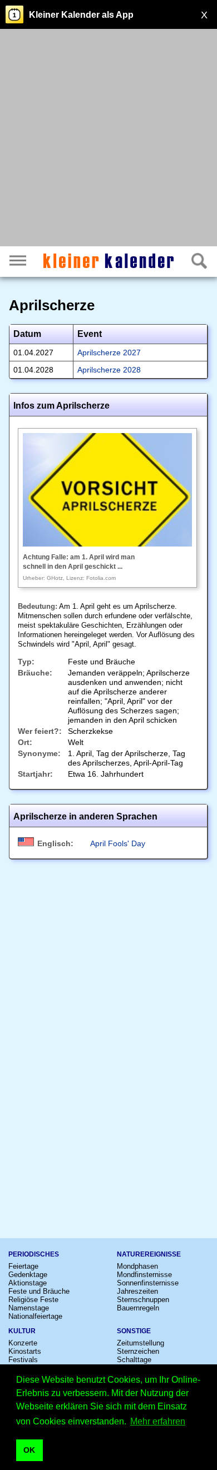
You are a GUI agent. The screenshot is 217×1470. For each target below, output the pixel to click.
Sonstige (134, 1331)
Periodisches (33, 1254)
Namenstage (28, 1308)
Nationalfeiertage (35, 1316)
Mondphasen (137, 1266)
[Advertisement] (108, 139)
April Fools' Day (117, 843)
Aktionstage (27, 1283)
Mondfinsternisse (144, 1274)
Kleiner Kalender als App (81, 14)
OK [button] (29, 1450)
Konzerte (22, 1343)
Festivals (23, 1359)
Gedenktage (27, 1274)
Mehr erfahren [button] (157, 1421)
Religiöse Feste (33, 1299)
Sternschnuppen (143, 1299)
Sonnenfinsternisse (148, 1283)
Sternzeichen (138, 1351)
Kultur (22, 1331)
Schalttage (134, 1359)
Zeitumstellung (140, 1343)
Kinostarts (24, 1351)
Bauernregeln (138, 1308)
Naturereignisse (149, 1254)
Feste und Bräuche (39, 1291)
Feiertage (23, 1266)
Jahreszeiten (137, 1291)
